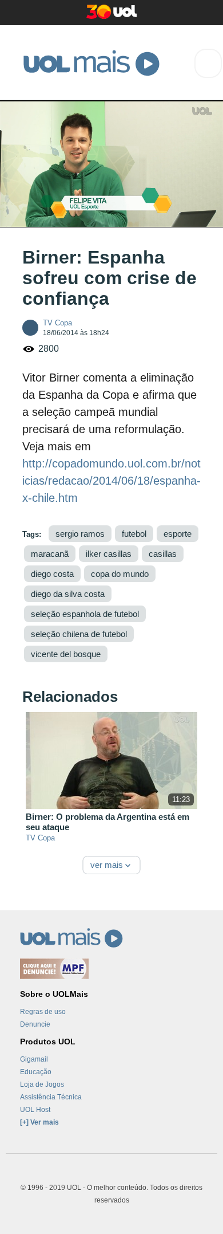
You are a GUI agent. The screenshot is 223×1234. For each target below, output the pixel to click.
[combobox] (208, 63)
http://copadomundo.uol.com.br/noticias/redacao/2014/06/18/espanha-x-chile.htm (111, 480)
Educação (35, 1072)
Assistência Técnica (51, 1097)
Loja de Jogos (42, 1084)
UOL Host (35, 1110)
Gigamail (34, 1059)
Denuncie (35, 1024)
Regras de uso (43, 1012)
